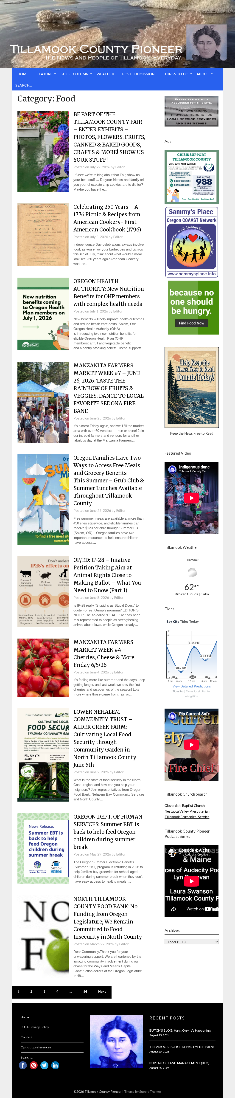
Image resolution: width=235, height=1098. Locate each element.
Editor (120, 167)
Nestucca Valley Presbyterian (187, 811)
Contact (27, 1037)
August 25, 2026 (159, 1035)
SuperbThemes (150, 1091)
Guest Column (75, 74)
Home (22, 74)
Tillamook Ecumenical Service (187, 817)
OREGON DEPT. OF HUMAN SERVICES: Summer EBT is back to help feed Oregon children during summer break (108, 832)
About (203, 74)
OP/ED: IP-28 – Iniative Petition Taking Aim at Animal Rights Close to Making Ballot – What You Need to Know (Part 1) (107, 575)
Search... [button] (23, 85)
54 (85, 991)
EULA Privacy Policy (35, 1027)
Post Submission (138, 74)
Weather (105, 74)
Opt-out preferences (36, 1047)
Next (102, 991)
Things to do (176, 74)
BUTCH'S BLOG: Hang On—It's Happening (180, 1030)
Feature (44, 74)
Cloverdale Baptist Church (185, 805)
